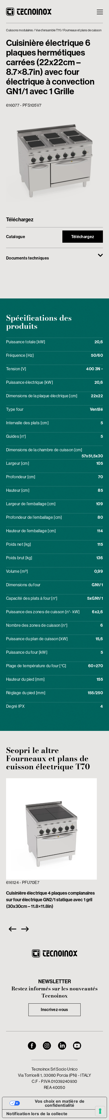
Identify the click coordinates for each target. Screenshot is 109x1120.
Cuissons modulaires (19, 30)
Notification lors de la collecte (36, 1113)
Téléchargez (82, 236)
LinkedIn (62, 1046)
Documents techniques (27, 258)
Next (26, 929)
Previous (11, 929)
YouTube (77, 1046)
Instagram (47, 1046)
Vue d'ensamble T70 (48, 30)
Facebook (32, 1046)
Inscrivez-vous (54, 1009)
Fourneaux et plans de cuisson (82, 30)
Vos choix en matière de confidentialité (59, 1103)
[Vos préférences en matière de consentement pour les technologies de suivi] (100, 1111)
